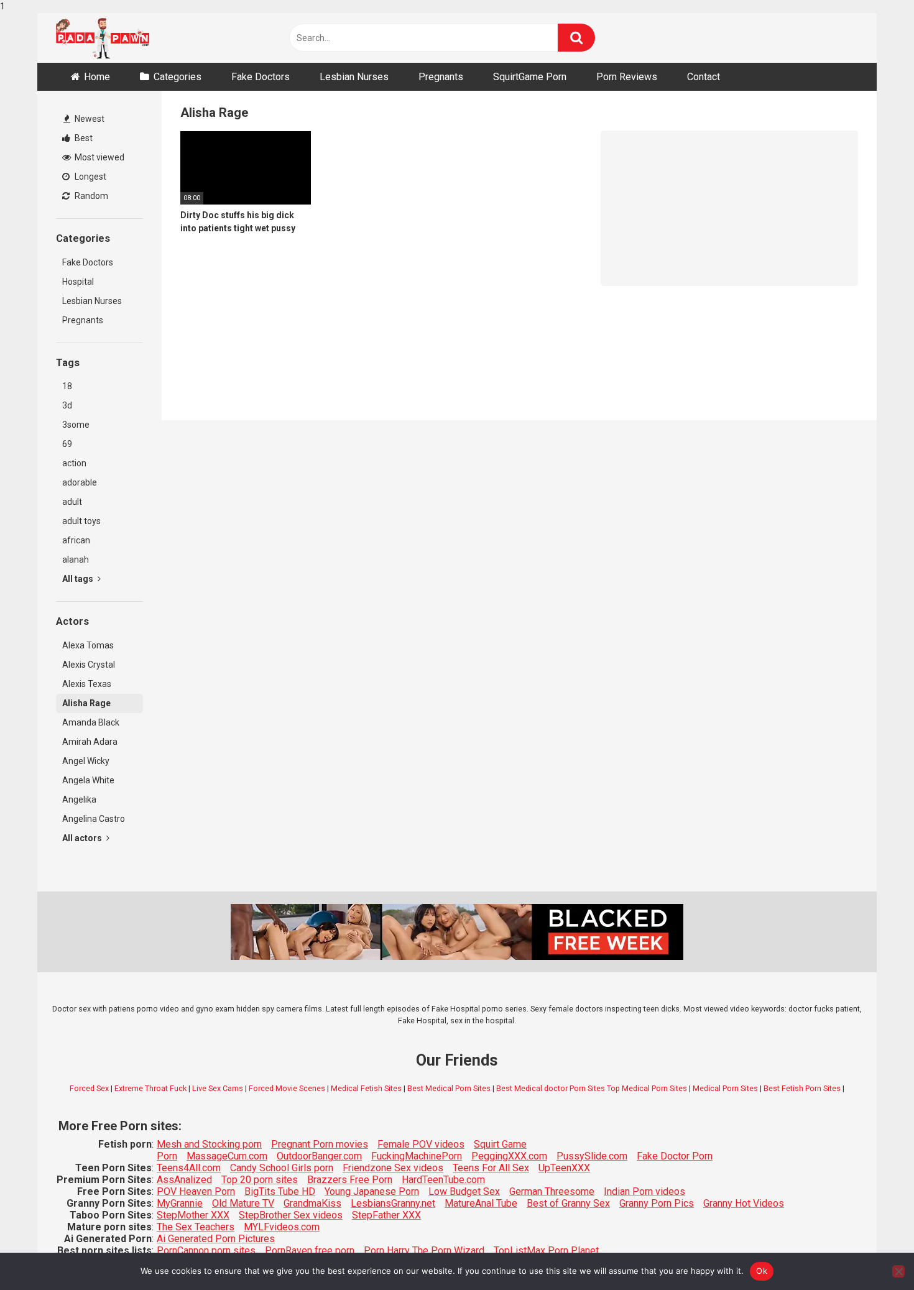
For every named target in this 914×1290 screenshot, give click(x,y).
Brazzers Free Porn (349, 1180)
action (74, 463)
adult (72, 502)
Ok (761, 1271)
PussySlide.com (591, 1156)
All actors (83, 838)
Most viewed (98, 157)
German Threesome (551, 1191)
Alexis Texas (86, 684)
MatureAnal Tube (481, 1203)
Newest (88, 119)
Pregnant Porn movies (319, 1144)
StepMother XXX (193, 1215)
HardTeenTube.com (443, 1180)
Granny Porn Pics (656, 1203)
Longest (89, 177)
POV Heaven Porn (196, 1191)
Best (83, 138)
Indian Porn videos (644, 1191)
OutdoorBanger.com (319, 1156)
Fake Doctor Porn (675, 1156)
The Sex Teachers (195, 1227)
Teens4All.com (189, 1168)
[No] (898, 1271)
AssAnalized (184, 1180)
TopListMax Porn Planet (546, 1250)
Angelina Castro (93, 819)
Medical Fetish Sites (366, 1088)
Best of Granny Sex (568, 1203)
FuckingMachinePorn (416, 1156)
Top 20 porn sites (259, 1180)
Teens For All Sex (491, 1168)
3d (67, 405)
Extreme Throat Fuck (150, 1088)
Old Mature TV (243, 1203)
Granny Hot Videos (743, 1203)
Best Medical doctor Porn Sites (550, 1088)
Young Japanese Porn (372, 1191)
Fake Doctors (260, 77)
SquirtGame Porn (529, 77)
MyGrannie (180, 1203)
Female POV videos (420, 1144)
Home (97, 77)
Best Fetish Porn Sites (802, 1088)
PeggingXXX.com (509, 1156)
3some (76, 425)
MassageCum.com (227, 1156)
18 (67, 386)
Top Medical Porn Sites (647, 1088)
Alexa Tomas (88, 645)
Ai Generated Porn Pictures (216, 1239)
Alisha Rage (86, 703)
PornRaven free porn (309, 1250)
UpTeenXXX (564, 1168)
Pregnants (440, 77)
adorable (79, 482)
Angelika (79, 799)
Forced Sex (89, 1088)
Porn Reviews (626, 77)
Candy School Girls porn (281, 1168)
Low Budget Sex (464, 1191)
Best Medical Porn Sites (449, 1088)
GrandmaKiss (312, 1203)
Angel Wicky (85, 761)
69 (67, 444)
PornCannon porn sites (206, 1250)
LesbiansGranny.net (393, 1203)
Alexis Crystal (88, 665)
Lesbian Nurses (354, 77)
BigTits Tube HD (279, 1191)
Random (90, 196)
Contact (703, 77)
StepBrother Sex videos (291, 1215)
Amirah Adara (90, 742)
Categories (177, 77)
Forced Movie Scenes (287, 1088)
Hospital (78, 282)
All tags (78, 579)
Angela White (88, 780)
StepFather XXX (386, 1215)
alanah (75, 559)
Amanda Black (90, 722)
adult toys (81, 521)
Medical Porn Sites (725, 1088)
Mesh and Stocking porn (209, 1144)
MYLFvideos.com (282, 1227)
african (76, 540)
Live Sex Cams (217, 1088)
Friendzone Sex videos (393, 1168)
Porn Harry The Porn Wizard (424, 1250)
